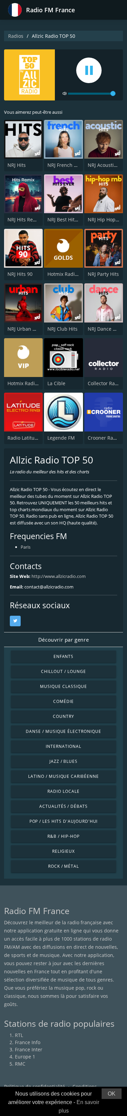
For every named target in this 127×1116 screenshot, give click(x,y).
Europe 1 (25, 1056)
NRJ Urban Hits (24, 329)
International (63, 746)
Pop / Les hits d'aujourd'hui (63, 821)
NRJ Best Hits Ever (67, 219)
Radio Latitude (23, 438)
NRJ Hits (16, 165)
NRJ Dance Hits (105, 329)
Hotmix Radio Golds (69, 274)
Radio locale (63, 791)
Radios (15, 36)
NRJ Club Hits (62, 329)
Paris (25, 547)
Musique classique (63, 686)
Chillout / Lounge (63, 671)
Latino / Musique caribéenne (63, 776)
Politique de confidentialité (34, 1086)
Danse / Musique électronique (63, 731)
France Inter (28, 1049)
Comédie (63, 701)
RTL (19, 1035)
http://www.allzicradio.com (58, 576)
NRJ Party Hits (103, 274)
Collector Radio (105, 383)
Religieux (63, 851)
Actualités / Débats (63, 806)
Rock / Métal (63, 866)
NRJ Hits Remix (24, 219)
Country (63, 716)
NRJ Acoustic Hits (107, 165)
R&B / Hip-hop (63, 836)
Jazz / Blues (63, 761)
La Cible (56, 383)
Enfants (64, 656)
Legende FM (61, 438)
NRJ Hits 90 (20, 274)
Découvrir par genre (63, 639)
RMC (20, 1063)
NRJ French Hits (65, 165)
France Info (27, 1042)
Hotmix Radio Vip (26, 383)
